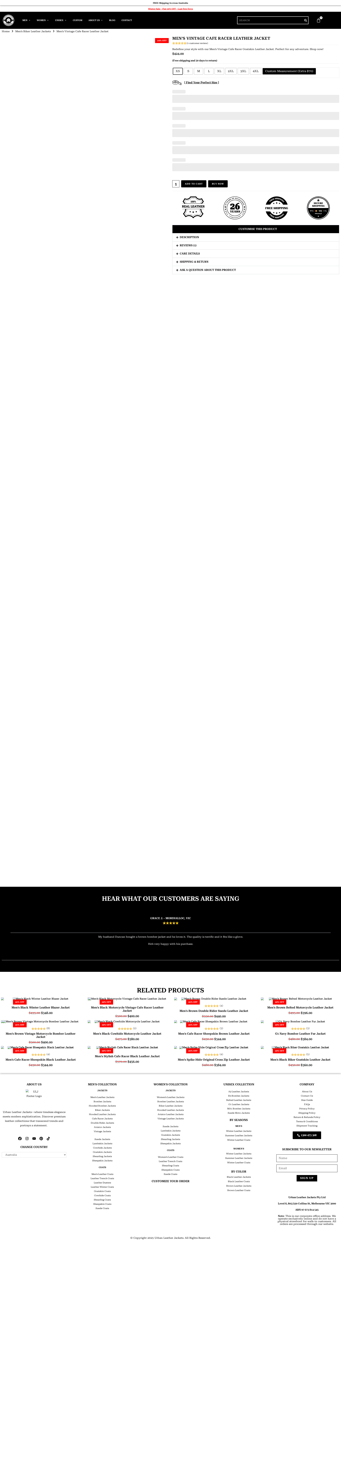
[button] (255, 229)
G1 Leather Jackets (238, 1104)
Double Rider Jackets (102, 1123)
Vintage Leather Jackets (171, 1118)
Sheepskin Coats (102, 1204)
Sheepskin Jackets (102, 1160)
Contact (126, 20)
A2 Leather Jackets (238, 1091)
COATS (102, 1167)
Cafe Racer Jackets (102, 1118)
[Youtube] (34, 1138)
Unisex (59, 20)
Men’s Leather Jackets (102, 1097)
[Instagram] (27, 1138)
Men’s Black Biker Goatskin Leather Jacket (300, 1059)
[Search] (305, 20)
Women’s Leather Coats (170, 1157)
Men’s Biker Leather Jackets (33, 31)
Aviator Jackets (102, 1127)
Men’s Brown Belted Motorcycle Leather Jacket (300, 1007)
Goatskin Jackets (102, 1152)
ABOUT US (34, 1084)
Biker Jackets (102, 1110)
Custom (77, 20)
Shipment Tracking (306, 1125)
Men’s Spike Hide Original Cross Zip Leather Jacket (214, 1059)
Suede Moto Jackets (239, 1113)
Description (189, 237)
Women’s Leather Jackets (170, 1097)
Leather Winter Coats (102, 1187)
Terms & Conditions (307, 1121)
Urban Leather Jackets (169, 1237)
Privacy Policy (307, 1108)
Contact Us (307, 1096)
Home (6, 31)
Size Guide (307, 1100)
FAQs (307, 1104)
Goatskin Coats (102, 1191)
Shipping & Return (194, 261)
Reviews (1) (188, 245)
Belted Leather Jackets (238, 1100)
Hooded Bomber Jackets (102, 1106)
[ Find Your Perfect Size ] (201, 82)
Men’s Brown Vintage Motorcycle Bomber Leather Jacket (40, 1035)
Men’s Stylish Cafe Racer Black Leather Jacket (127, 1056)
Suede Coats (102, 1208)
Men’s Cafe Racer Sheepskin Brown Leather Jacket (214, 1033)
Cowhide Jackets (102, 1148)
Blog (112, 20)
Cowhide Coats (102, 1195)
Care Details (190, 253)
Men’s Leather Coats (102, 1174)
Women (41, 20)
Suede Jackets (102, 1139)
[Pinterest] (41, 1138)
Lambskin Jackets (102, 1143)
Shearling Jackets (102, 1156)
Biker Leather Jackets (170, 1106)
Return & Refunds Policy (307, 1117)
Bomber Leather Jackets (170, 1101)
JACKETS (102, 1090)
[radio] (177, 71)
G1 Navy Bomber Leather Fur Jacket (300, 1033)
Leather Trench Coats (102, 1178)
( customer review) (197, 43)
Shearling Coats (102, 1200)
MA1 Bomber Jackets (238, 1108)
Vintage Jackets (102, 1131)
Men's (238, 1126)
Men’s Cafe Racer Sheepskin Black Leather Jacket (41, 1059)
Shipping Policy (306, 1113)
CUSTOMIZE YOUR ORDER (171, 1181)
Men (24, 20)
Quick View (40, 997)
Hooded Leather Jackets (102, 1114)
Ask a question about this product (208, 270)
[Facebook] (19, 1138)
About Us (94, 20)
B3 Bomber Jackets (238, 1096)
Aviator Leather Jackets (170, 1114)
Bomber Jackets (102, 1101)
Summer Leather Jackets (238, 1135)
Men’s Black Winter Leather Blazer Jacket (41, 1007)
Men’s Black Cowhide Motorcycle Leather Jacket (127, 1033)
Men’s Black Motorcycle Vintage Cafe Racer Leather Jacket (127, 1009)
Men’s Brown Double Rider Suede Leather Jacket (214, 1011)
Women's (238, 1148)
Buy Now (218, 184)
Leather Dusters (102, 1182)
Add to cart (194, 184)
